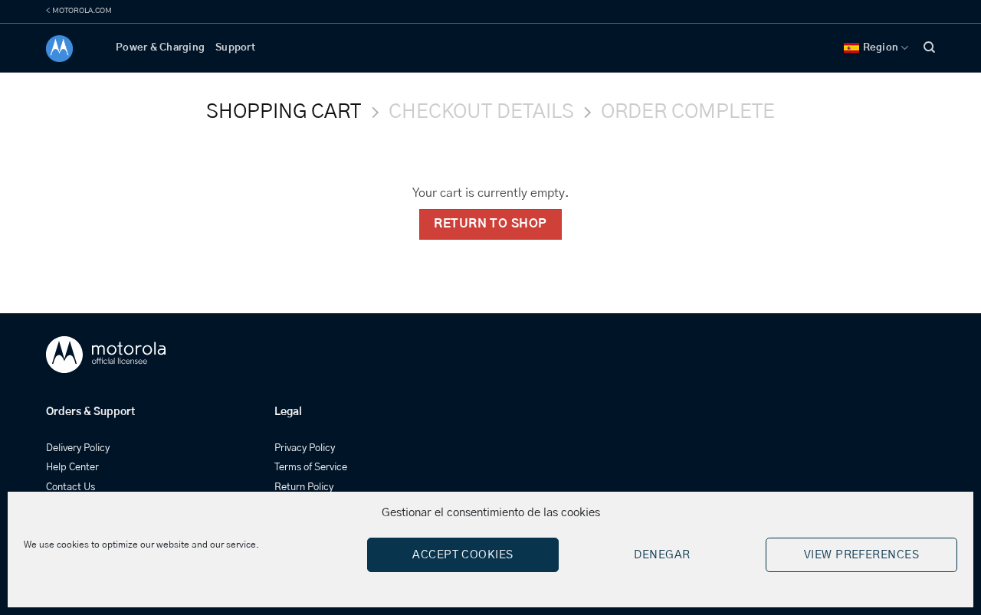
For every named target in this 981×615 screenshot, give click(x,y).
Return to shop (490, 224)
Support (235, 48)
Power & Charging (160, 48)
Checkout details (481, 112)
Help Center (72, 468)
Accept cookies (462, 555)
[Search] (929, 47)
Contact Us (70, 487)
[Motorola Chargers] (69, 49)
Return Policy (303, 487)
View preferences (861, 555)
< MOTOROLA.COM (79, 11)
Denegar (662, 555)
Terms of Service (310, 468)
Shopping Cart (283, 112)
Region (881, 48)
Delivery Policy (78, 448)
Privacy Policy (304, 448)
